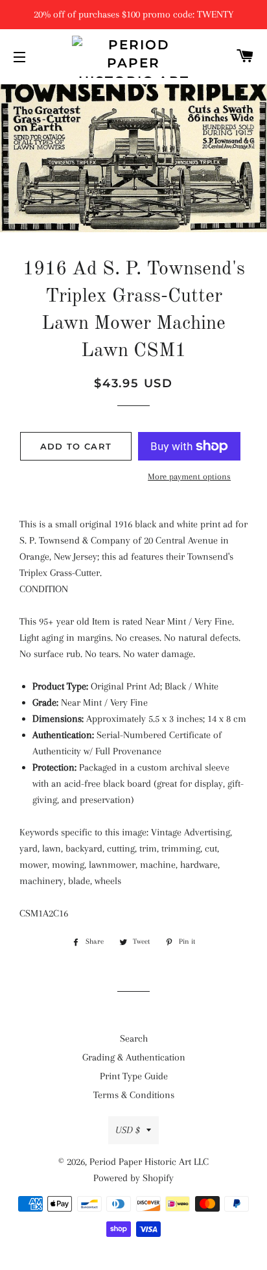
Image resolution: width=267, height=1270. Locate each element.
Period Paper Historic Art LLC (149, 1162)
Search (134, 1038)
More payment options (189, 476)
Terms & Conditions (133, 1095)
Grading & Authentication (133, 1057)
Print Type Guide (134, 1076)
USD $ (127, 1130)
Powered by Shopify (133, 1178)
